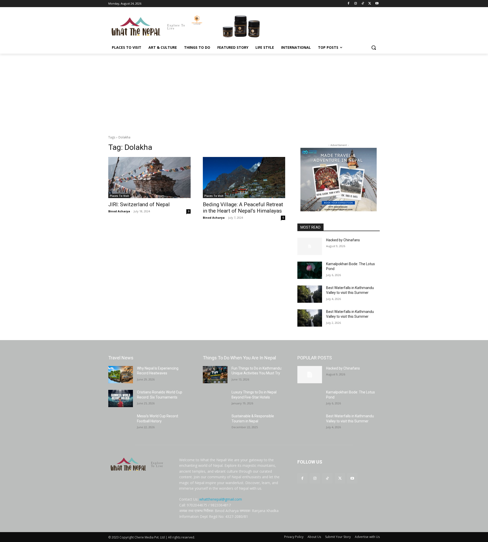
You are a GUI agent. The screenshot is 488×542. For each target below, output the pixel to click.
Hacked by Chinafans (343, 240)
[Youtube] (377, 4)
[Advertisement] (244, 91)
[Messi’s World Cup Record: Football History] (120, 422)
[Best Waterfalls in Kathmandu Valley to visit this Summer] (309, 294)
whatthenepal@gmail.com (220, 499)
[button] (374, 47)
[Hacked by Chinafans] (309, 246)
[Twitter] (370, 4)
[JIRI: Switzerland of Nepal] (149, 177)
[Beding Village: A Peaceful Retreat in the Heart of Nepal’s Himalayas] (244, 177)
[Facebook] (349, 4)
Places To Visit (119, 196)
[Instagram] (356, 4)
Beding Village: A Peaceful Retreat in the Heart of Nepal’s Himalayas (243, 207)
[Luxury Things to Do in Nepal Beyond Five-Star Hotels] (215, 398)
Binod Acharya (119, 211)
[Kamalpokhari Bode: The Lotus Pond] (309, 270)
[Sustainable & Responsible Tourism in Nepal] (215, 422)
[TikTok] (363, 4)
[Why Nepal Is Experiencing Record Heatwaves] (120, 374)
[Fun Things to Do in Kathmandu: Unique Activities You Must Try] (215, 374)
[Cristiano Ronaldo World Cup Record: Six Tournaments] (120, 398)
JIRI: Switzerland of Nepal (139, 204)
